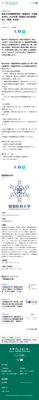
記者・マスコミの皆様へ (27, 371)
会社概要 (4, 382)
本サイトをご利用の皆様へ (9, 374)
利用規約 (22, 368)
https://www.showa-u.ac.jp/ (10, 215)
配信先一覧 (23, 374)
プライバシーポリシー (26, 382)
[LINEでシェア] (23, 31)
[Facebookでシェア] (19, 31)
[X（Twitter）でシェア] (15, 31)
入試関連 (14, 27)
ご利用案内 (5, 368)
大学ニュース (5, 27)
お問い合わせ (5, 391)
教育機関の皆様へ (7, 371)
